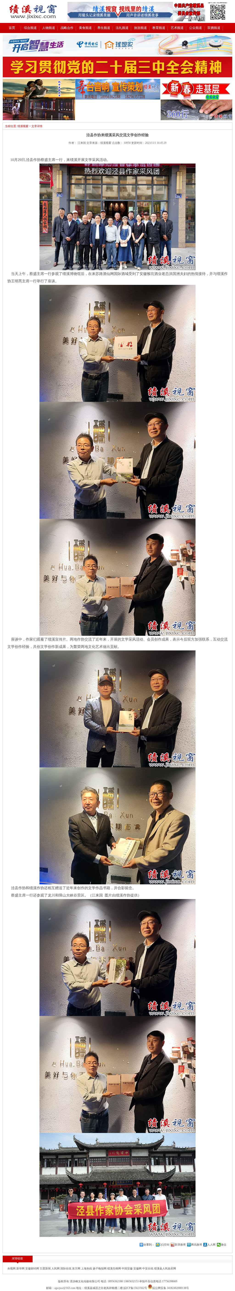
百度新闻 (45, 1268)
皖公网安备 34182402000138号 (170, 1288)
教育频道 (158, 28)
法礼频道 (122, 28)
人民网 (55, 1268)
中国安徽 (127, 1268)
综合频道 (30, 28)
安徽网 (137, 1268)
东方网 (76, 1268)
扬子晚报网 (100, 1268)
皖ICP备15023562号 (135, 1288)
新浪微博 (180, 1244)
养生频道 (103, 28)
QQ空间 (164, 1244)
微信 (223, 1244)
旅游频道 (140, 28)
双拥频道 (213, 28)
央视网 (11, 1268)
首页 (12, 28)
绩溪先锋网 (114, 1268)
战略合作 (67, 28)
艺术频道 (177, 28)
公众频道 (195, 28)
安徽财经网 (32, 1268)
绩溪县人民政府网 (165, 1268)
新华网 (20, 1268)
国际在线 (66, 1268)
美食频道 (85, 28)
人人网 (211, 1244)
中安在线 (148, 1268)
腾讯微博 (196, 1244)
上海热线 (87, 1268)
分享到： (148, 1244)
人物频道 (48, 28)
